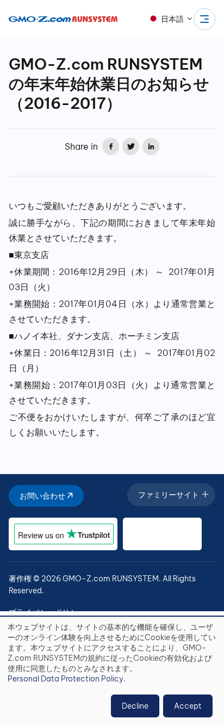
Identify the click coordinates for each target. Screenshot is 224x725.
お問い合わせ (43, 496)
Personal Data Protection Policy (65, 679)
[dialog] (112, 671)
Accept (188, 706)
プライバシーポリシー (47, 612)
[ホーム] (63, 19)
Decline (135, 706)
